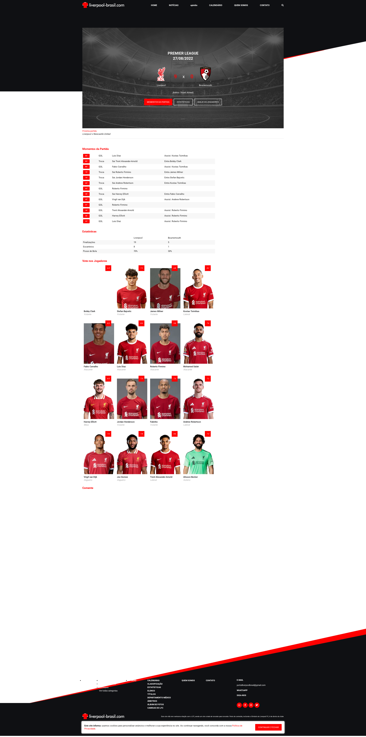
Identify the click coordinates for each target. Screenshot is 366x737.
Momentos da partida (158, 102)
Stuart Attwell (186, 92)
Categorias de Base (107, 684)
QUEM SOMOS (241, 5)
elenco (151, 691)
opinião (193, 5)
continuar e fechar (268, 727)
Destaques (104, 687)
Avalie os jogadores (208, 102)
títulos (151, 694)
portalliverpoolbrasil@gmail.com (251, 685)
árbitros (152, 701)
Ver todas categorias (108, 691)
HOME (154, 5)
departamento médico (159, 697)
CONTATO (264, 5)
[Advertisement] (183, 18)
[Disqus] (148, 530)
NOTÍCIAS (173, 5)
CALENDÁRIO (215, 5)
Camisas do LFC (155, 708)
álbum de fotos (155, 704)
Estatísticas (183, 102)
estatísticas (154, 687)
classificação (155, 684)
